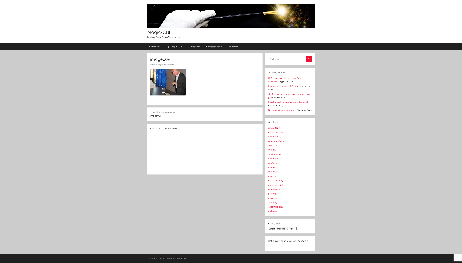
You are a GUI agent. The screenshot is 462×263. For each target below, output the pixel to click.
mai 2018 (272, 211)
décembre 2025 (275, 132)
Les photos (233, 46)
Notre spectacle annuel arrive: (282, 110)
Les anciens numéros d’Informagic (284, 86)
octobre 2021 (274, 158)
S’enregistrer (194, 46)
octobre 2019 (274, 189)
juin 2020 (272, 163)
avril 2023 (272, 150)
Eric (172, 65)
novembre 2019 (275, 185)
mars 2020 (273, 176)
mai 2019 (272, 198)
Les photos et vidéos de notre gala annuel (288, 102)
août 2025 (272, 145)
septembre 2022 (276, 154)
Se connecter (154, 46)
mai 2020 (272, 167)
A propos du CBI (174, 46)
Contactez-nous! (214, 46)
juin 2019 (272, 194)
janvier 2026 (274, 128)
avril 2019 (272, 202)
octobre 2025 (274, 136)
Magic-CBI (158, 32)
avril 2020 (272, 172)
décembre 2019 (275, 180)
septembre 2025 (276, 141)
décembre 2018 (275, 207)
